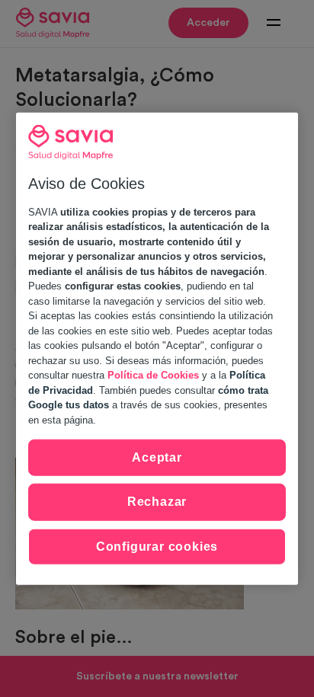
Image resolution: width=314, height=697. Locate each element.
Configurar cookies (157, 545)
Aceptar (157, 457)
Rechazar (157, 501)
